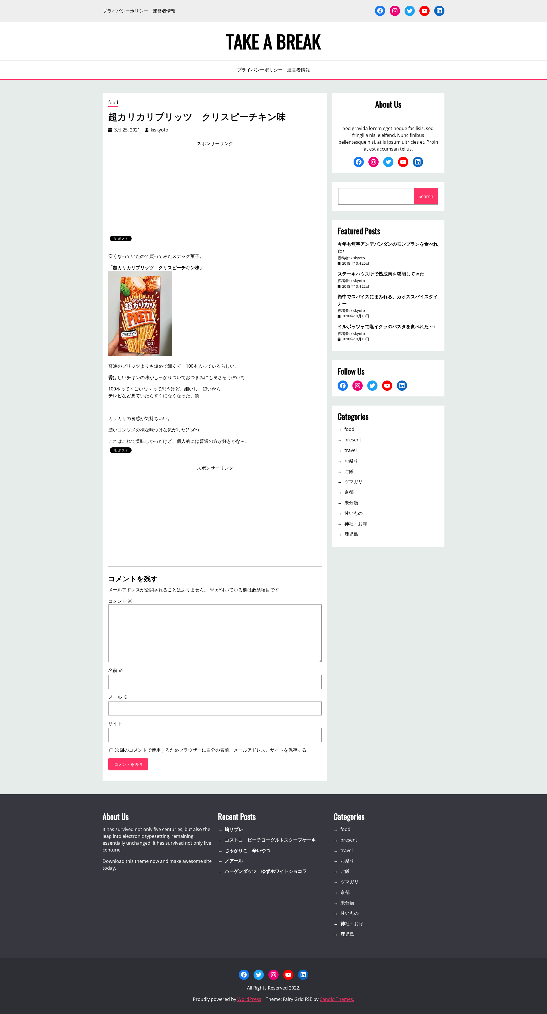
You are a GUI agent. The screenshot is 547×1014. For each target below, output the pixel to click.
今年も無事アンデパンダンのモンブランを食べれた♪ (388, 247)
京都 (349, 492)
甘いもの (353, 513)
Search (426, 196)
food (113, 102)
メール (118, 697)
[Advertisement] (215, 191)
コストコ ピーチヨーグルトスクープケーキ (270, 840)
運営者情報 (164, 11)
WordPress (249, 999)
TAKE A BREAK (273, 41)
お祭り (351, 461)
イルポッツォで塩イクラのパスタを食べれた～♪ (387, 326)
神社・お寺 (355, 524)
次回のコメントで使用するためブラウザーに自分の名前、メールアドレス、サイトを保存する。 (213, 750)
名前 (115, 670)
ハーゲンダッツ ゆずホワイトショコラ (266, 871)
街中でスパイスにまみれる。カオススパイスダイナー (388, 300)
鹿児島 (351, 534)
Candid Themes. (337, 999)
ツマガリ (353, 481)
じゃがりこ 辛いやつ (247, 850)
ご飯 (349, 471)
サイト (115, 723)
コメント (120, 601)
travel (350, 450)
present (352, 440)
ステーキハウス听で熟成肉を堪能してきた (381, 273)
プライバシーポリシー (125, 11)
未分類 (351, 502)
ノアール (234, 860)
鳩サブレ (234, 829)
